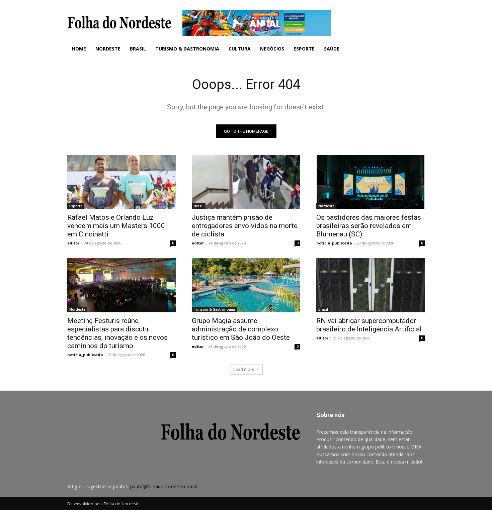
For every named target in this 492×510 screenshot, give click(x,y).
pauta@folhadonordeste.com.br (164, 486)
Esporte (75, 206)
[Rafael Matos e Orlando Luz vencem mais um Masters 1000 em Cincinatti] (121, 182)
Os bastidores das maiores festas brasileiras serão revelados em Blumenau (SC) (368, 225)
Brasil (198, 206)
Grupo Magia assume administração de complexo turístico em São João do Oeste (241, 329)
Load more (243, 369)
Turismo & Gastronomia (214, 309)
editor (73, 242)
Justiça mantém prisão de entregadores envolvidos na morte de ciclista (245, 225)
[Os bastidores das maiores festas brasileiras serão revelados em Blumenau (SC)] (370, 182)
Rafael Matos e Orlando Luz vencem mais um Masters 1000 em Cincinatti (116, 225)
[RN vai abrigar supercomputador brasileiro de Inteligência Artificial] (370, 285)
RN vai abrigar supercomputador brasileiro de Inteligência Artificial (369, 325)
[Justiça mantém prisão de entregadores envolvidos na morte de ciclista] (246, 182)
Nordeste (326, 206)
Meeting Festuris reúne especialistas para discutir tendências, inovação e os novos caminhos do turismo (117, 333)
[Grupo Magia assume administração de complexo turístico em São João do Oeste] (246, 285)
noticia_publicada (334, 242)
